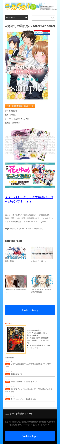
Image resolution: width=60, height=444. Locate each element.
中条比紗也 (38, 228)
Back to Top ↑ (30, 310)
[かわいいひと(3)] (42, 258)
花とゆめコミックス (24, 228)
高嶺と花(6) (9, 261)
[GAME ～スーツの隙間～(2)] (16, 287)
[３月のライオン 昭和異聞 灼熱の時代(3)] (42, 287)
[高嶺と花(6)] (16, 258)
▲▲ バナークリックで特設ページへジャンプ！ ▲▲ (29, 199)
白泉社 (13, 228)
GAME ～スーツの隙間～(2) (15, 289)
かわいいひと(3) (37, 261)
